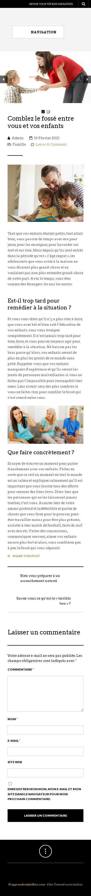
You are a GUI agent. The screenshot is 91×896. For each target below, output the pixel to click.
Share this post (26, 556)
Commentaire (21, 669)
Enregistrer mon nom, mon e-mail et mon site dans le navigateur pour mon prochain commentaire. (44, 794)
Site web (15, 762)
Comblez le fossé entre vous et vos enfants (41, 122)
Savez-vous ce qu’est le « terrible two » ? (43, 600)
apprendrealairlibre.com (28, 884)
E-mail (14, 741)
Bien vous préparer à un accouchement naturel (40, 578)
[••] (45, 79)
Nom (13, 719)
